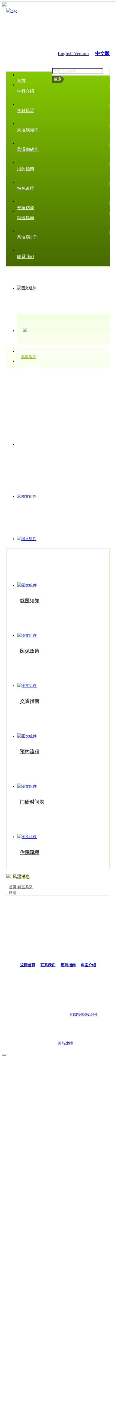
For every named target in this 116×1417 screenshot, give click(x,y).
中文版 (102, 53)
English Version (73, 53)
